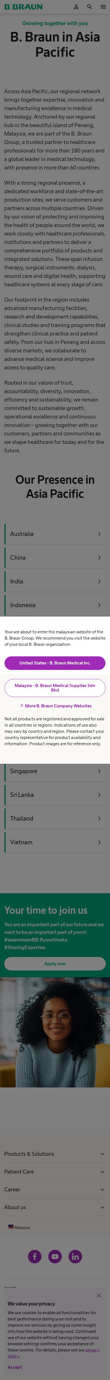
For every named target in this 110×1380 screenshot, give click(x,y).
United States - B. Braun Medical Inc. (55, 663)
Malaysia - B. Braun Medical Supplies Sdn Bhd (55, 688)
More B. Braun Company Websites (55, 706)
